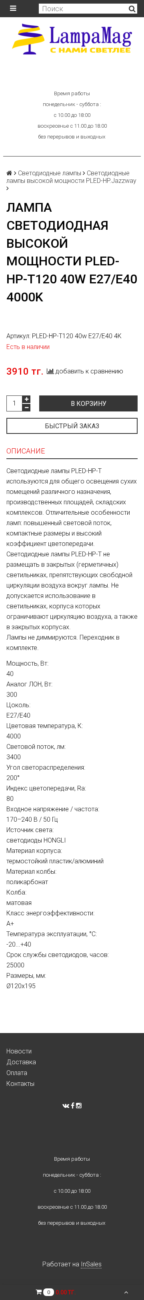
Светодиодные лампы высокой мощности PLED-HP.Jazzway (71, 177)
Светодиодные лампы (49, 173)
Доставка (21, 1062)
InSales (91, 1264)
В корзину (88, 403)
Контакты (20, 1083)
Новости (19, 1051)
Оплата (16, 1073)
